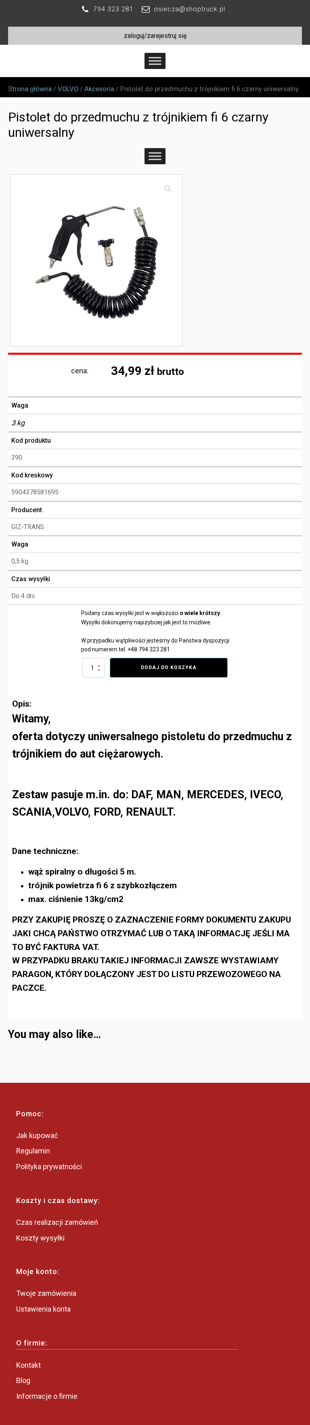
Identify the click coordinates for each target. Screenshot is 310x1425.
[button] (168, 189)
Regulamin (33, 1151)
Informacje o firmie (47, 1396)
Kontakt (28, 1365)
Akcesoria (99, 89)
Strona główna (30, 89)
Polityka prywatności (49, 1166)
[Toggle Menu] (155, 61)
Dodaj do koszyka (169, 667)
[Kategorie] (155, 156)
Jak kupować (37, 1135)
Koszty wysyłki (40, 1238)
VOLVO (68, 89)
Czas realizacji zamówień (57, 1222)
